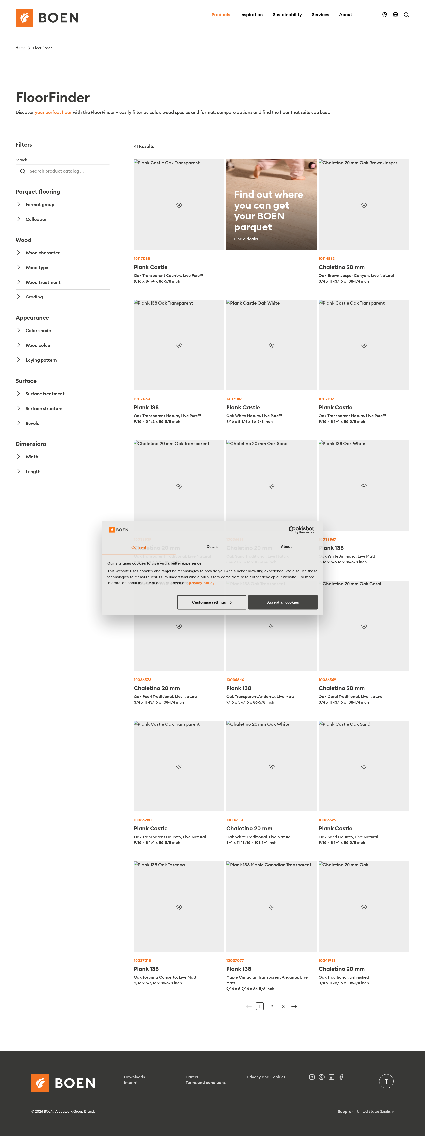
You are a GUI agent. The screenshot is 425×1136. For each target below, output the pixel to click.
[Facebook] (343, 1078)
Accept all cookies (283, 602)
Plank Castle (150, 266)
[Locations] (385, 15)
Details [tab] (213, 546)
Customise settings (209, 602)
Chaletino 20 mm (342, 266)
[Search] (406, 15)
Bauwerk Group (70, 1111)
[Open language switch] (395, 15)
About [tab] (286, 546)
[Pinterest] (324, 1078)
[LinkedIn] (333, 1078)
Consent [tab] (138, 547)
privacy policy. (202, 583)
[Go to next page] (294, 1006)
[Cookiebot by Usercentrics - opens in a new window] (296, 530)
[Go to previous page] (249, 1006)
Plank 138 (146, 407)
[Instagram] (314, 1078)
